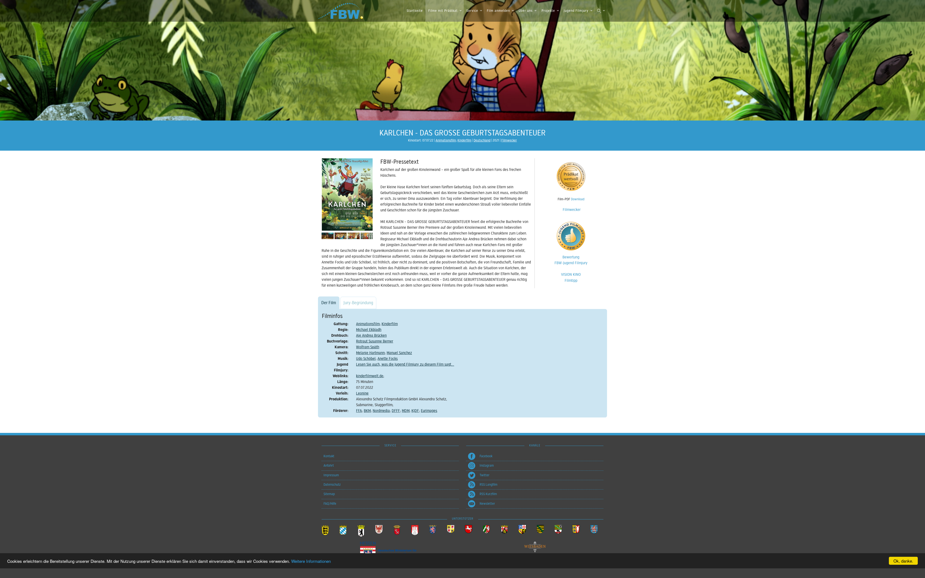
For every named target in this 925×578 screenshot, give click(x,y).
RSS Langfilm (488, 485)
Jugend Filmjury (576, 11)
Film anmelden (498, 11)
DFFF (396, 410)
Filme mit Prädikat (443, 11)
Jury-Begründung (358, 302)
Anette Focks (387, 358)
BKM (367, 410)
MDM (406, 410)
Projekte (548, 11)
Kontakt (329, 456)
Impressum (331, 475)
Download (577, 199)
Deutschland (482, 140)
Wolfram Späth (367, 347)
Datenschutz (332, 485)
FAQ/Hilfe (330, 504)
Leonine (362, 393)
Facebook (486, 456)
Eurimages (429, 410)
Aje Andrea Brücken (371, 335)
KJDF (415, 410)
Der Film (328, 302)
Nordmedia (381, 410)
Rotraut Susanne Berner (374, 341)
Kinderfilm (464, 140)
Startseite (415, 11)
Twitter (484, 475)
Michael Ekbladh (368, 329)
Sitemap (329, 494)
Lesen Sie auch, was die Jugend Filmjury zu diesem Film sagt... (405, 364)
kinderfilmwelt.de (369, 376)
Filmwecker (509, 140)
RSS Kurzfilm (488, 494)
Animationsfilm (446, 140)
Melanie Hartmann (370, 352)
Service (472, 11)
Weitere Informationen (311, 561)
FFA (359, 410)
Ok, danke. (903, 561)
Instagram (487, 466)
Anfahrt (329, 466)
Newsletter (487, 504)
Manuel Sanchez (399, 352)
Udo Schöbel (366, 358)
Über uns (526, 11)
